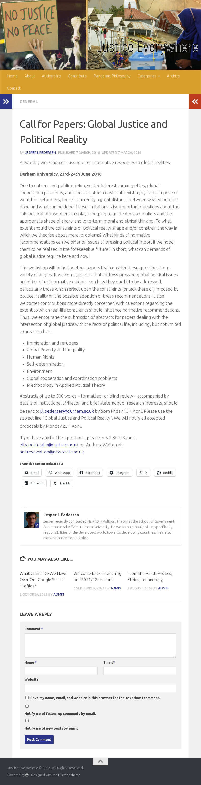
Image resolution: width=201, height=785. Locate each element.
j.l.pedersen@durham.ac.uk (67, 411)
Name (31, 662)
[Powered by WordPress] (27, 775)
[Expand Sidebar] (6, 101)
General (29, 101)
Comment (34, 629)
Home (12, 76)
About (30, 76)
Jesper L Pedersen (40, 153)
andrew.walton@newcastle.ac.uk (52, 451)
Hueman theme (69, 775)
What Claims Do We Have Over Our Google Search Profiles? (43, 579)
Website (31, 679)
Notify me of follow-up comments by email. (60, 714)
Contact (14, 88)
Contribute (77, 76)
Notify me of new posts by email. (52, 728)
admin (58, 594)
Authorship (51, 76)
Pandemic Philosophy (112, 76)
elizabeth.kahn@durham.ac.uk (49, 444)
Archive (173, 76)
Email (109, 662)
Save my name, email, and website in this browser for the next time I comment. (95, 698)
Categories (147, 76)
